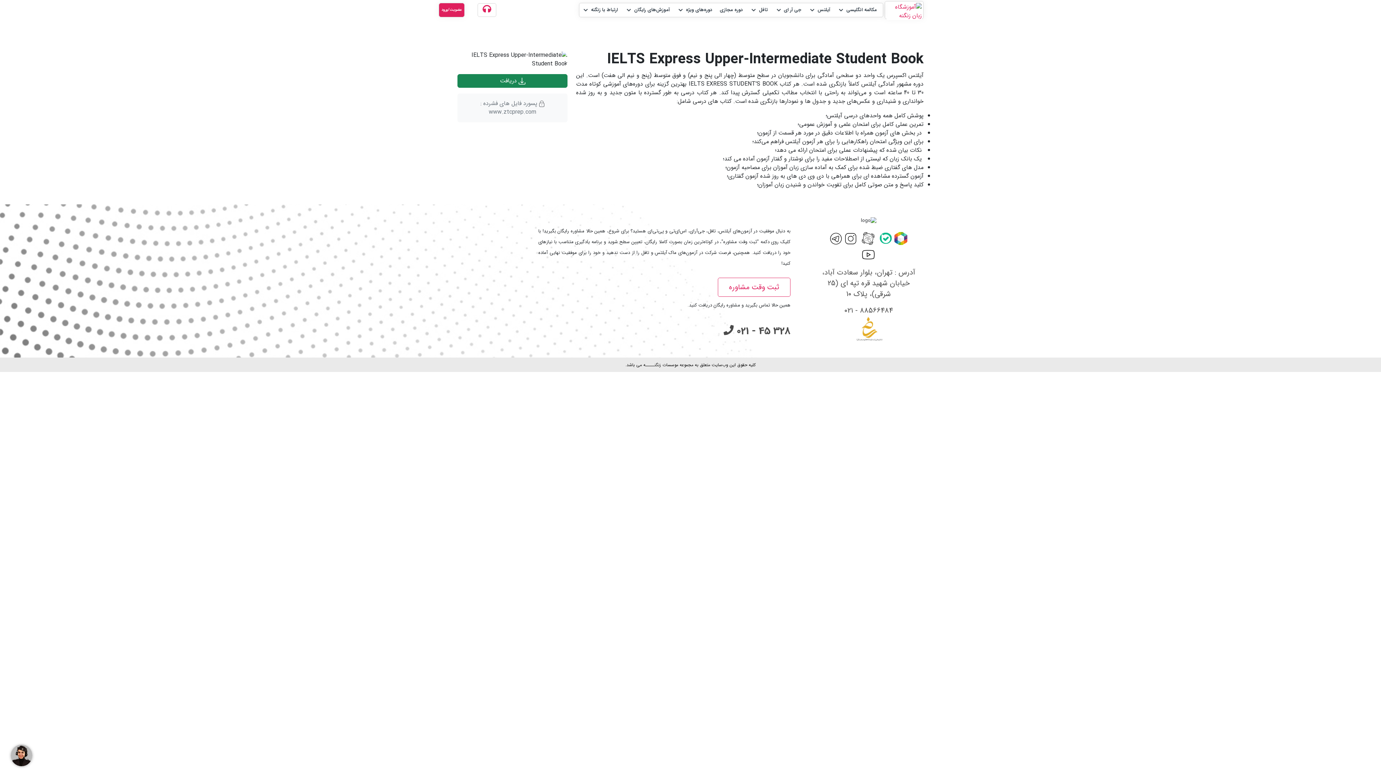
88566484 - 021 (868, 310)
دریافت (509, 80)
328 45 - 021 (762, 331)
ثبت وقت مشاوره (754, 287)
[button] (857, 10)
